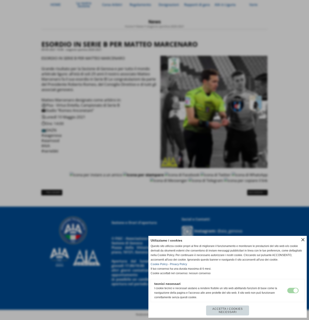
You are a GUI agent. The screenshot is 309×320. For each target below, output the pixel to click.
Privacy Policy (178, 264)
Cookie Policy (159, 264)
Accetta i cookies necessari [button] (227, 310)
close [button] (303, 239)
